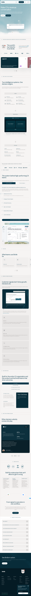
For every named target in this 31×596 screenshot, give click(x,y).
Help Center (20, 582)
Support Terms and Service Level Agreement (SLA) (27, 579)
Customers (14, 579)
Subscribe (23, 593)
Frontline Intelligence (3, 581)
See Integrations (15, 512)
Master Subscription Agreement (26, 583)
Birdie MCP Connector (3, 584)
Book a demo (21, 2)
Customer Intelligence (3, 578)
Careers (20, 579)
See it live (3, 15)
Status (20, 580)
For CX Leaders (9, 578)
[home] (3, 2)
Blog (14, 578)
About (20, 578)
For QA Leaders (9, 579)
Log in (16, 2)
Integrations (3, 582)
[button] (25, 2)
